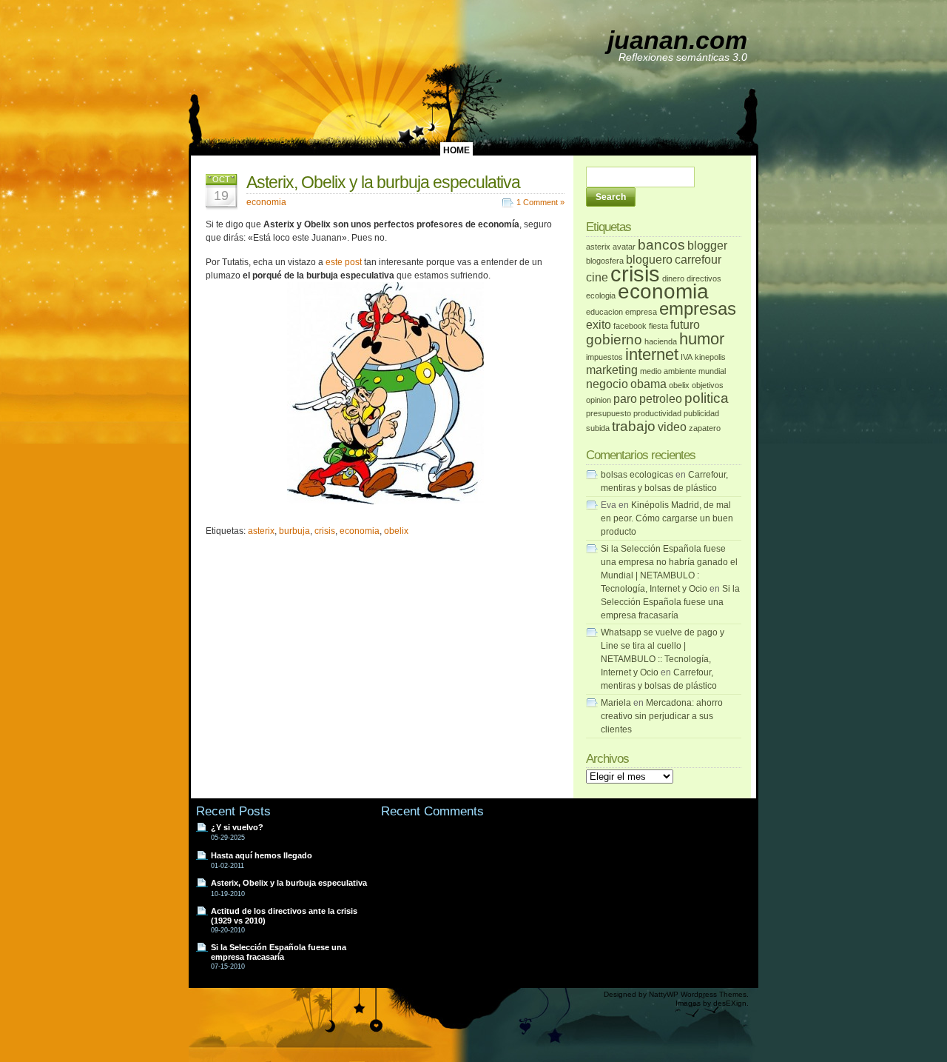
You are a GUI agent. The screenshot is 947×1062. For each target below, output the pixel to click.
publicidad (701, 413)
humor (701, 339)
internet (651, 354)
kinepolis (710, 357)
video (672, 427)
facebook (630, 325)
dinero (673, 278)
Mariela (616, 703)
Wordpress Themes (714, 994)
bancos (661, 245)
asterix (261, 531)
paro (625, 399)
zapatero (705, 428)
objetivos (708, 385)
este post (344, 262)
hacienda (660, 341)
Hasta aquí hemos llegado (261, 855)
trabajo (634, 426)
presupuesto (608, 413)
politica (706, 398)
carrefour (698, 259)
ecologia (601, 295)
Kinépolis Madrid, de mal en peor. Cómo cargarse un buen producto (667, 518)
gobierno (614, 339)
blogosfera (605, 260)
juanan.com (677, 40)
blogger (707, 245)
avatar (624, 246)
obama (648, 384)
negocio (607, 384)
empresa (641, 311)
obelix (396, 531)
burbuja (294, 531)
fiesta (658, 325)
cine (597, 277)
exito (598, 324)
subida (598, 428)
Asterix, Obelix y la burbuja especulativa (383, 182)
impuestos (604, 357)
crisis (324, 531)
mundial (712, 371)
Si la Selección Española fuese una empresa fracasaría (670, 602)
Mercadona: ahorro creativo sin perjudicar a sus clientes (662, 716)
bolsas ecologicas (637, 475)
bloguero (649, 259)
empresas (697, 308)
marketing (612, 370)
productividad (657, 413)
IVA (686, 357)
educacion (604, 311)
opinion (598, 399)
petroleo (660, 399)
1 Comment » (540, 202)
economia (266, 202)
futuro (685, 324)
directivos (704, 278)
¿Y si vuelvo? (237, 827)
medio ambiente (668, 371)
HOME (456, 150)
